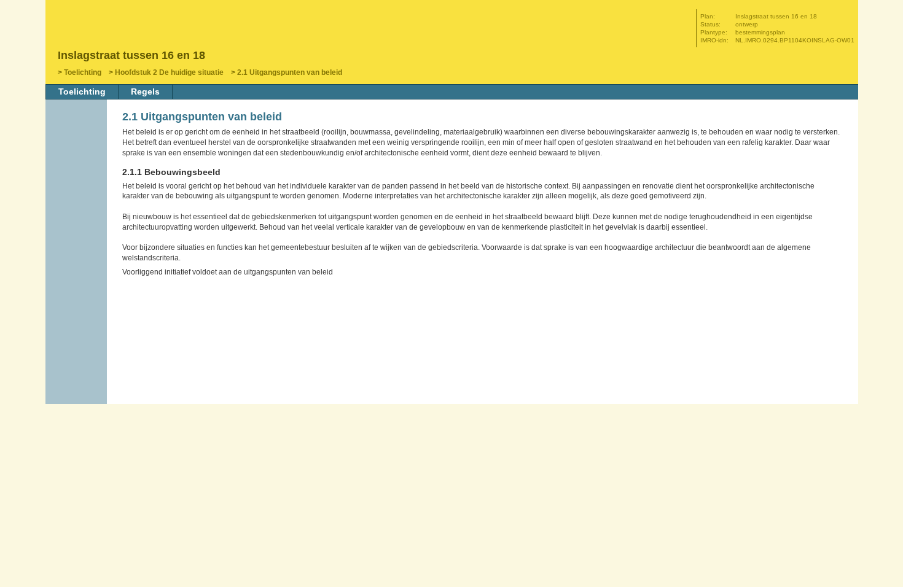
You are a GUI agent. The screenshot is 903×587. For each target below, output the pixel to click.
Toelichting (82, 72)
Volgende (77, 207)
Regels (145, 91)
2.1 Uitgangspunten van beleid (289, 72)
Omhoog (77, 225)
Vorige (77, 188)
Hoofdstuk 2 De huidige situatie (169, 72)
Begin (77, 170)
